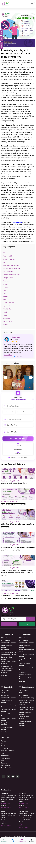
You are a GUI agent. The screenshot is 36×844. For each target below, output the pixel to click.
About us (3, 741)
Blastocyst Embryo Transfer (24, 718)
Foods (5, 299)
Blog (2, 743)
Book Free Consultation (18, 438)
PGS (4, 290)
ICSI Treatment (5, 640)
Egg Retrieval (7, 321)
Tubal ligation (7, 309)
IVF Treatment (5, 638)
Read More (8, 355)
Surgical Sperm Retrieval (11, 268)
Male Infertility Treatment (8, 643)
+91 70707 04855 (24, 807)
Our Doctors (4, 748)
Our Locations (9, 624)
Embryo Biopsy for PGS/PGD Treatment (7, 667)
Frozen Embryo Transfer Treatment (8, 662)
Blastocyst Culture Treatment (6, 658)
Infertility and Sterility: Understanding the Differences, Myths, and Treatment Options (17, 572)
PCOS (5, 315)
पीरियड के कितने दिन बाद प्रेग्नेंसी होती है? (13, 504)
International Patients (7, 751)
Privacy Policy (5, 765)
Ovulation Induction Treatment (25, 713)
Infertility (6, 287)
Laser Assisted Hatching (11, 265)
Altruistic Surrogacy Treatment (7, 671)
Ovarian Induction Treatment (6, 646)
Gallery (3, 753)
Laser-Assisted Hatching (8, 652)
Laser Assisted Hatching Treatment (26, 655)
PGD (4, 293)
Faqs (2, 760)
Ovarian (5, 284)
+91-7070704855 (6, 807)
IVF (4, 250)
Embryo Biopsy (8, 278)
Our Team (4, 746)
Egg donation (7, 306)
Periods (5, 324)
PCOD (5, 312)
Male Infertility (8, 256)
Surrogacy (6, 318)
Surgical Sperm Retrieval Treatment (26, 660)
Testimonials (5, 755)
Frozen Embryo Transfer (11, 275)
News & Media (5, 758)
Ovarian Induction (9, 259)
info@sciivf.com (5, 803)
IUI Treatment (5, 649)
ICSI (4, 253)
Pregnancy (6, 281)
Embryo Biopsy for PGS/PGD (24, 703)
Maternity (4, 675)
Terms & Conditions (7, 768)
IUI (4, 262)
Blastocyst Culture (9, 271)
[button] (14, 356)
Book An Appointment (27, 624)
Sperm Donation (8, 303)
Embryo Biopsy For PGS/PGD (7, 724)
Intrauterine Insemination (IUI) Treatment (26, 651)
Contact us (4, 763)
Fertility (5, 296)
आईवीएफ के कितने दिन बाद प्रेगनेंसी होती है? (14, 483)
